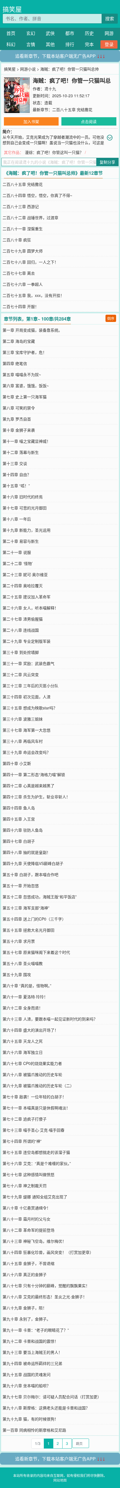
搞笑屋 (12, 9)
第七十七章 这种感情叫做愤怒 (28, 1174)
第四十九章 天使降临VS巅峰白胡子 (33, 863)
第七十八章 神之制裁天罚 (25, 1185)
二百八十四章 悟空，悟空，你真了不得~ (37, 195)
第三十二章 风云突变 (21, 674)
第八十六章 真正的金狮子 (25, 1274)
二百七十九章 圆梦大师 (23, 251)
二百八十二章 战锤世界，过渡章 (30, 217)
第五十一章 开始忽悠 (21, 885)
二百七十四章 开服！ (21, 306)
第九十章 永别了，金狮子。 (27, 1319)
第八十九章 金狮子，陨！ (25, 1308)
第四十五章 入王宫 (19, 819)
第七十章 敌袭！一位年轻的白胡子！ (34, 1096)
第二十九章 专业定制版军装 (27, 641)
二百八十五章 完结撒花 (72, 109)
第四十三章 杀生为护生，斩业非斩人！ (36, 796)
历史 (89, 33)
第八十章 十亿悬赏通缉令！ (27, 1208)
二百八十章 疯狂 (17, 239)
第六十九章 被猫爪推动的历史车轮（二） (38, 1085)
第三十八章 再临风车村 (23, 741)
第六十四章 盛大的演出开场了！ (30, 1030)
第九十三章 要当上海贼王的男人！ (32, 1352)
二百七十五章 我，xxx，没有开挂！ (33, 295)
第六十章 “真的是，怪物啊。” (27, 985)
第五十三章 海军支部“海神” (26, 908)
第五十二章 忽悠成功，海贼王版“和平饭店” (40, 896)
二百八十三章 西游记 (21, 206)
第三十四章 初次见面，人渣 (27, 696)
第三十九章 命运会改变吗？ (27, 752)
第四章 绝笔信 (15, 363)
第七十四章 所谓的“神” (22, 1141)
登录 (109, 44)
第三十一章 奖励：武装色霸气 (28, 663)
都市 (69, 33)
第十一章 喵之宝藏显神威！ (27, 441)
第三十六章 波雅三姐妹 (23, 719)
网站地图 (60, 1480)
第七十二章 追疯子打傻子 (25, 1119)
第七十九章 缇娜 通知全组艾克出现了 (35, 1196)
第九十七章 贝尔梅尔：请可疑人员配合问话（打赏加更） (52, 1396)
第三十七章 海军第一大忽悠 (27, 730)
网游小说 (28, 69)
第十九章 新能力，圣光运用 (27, 530)
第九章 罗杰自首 (17, 419)
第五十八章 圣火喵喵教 (23, 963)
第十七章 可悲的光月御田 (25, 508)
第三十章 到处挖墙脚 (21, 652)
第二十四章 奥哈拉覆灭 (23, 585)
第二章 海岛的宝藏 (19, 341)
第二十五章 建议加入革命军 (27, 596)
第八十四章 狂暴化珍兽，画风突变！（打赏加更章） (48, 1252)
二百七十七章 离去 (19, 273)
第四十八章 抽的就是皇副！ (27, 852)
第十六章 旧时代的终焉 (23, 496)
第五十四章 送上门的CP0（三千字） (34, 919)
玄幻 (30, 33)
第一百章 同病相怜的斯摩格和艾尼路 (34, 1430)
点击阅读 (89, 121)
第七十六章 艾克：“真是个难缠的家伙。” (37, 1163)
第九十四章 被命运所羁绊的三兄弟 (32, 1363)
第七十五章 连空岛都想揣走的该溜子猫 (36, 1152)
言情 (30, 44)
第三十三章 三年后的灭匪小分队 (30, 685)
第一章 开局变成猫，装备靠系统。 (32, 330)
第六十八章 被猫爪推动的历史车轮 (32, 1074)
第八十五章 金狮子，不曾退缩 (28, 1263)
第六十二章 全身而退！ (23, 1008)
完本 (89, 44)
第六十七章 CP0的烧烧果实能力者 (32, 1063)
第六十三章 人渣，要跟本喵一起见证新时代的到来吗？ (50, 1019)
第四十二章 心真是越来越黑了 (28, 785)
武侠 (50, 33)
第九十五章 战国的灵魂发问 (27, 1374)
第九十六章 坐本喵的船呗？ (27, 1385)
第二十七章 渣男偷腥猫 (23, 619)
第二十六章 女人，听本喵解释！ (30, 608)
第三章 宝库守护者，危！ (25, 352)
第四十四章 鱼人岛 (19, 808)
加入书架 (31, 121)
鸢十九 (50, 88)
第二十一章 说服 (17, 552)
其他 (50, 44)
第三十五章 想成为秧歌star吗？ (30, 708)
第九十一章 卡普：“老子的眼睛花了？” (36, 1330)
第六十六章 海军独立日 (23, 1052)
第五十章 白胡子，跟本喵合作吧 (30, 874)
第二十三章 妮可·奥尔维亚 (25, 574)
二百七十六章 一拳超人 (23, 284)
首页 (10, 33)
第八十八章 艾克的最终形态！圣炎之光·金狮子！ (45, 1296)
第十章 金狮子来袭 (19, 430)
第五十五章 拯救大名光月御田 (28, 930)
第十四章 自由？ (17, 474)
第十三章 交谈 (15, 463)
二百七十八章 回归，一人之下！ (30, 262)
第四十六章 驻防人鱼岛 (23, 830)
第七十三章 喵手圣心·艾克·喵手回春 (33, 1130)
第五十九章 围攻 (17, 974)
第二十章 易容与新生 (21, 541)
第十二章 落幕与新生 (21, 452)
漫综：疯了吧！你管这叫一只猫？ (54, 152)
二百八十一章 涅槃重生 (23, 228)
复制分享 (107, 162)
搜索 (109, 18)
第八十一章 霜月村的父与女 (27, 1219)
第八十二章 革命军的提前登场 (28, 1230)
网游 (109, 33)
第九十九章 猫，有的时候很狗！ (30, 1419)
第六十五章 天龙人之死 (23, 1041)
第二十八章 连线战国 (21, 630)
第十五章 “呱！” (16, 485)
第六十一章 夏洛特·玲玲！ (25, 996)
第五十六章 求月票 (19, 941)
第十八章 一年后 (17, 519)
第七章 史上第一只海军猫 (25, 396)
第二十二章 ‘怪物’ (18, 563)
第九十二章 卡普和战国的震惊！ (30, 1341)
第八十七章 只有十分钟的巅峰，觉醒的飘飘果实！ (46, 1285)
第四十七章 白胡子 (19, 841)
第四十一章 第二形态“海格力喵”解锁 (34, 774)
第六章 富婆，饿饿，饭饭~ (26, 385)
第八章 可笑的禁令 (19, 408)
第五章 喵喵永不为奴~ (22, 374)
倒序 (110, 318)
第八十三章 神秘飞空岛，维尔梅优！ (34, 1241)
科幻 (10, 44)
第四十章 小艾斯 (17, 763)
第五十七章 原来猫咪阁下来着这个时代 (36, 952)
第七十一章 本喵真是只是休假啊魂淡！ (36, 1108)
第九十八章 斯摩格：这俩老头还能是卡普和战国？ (46, 1408)
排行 (69, 44)
